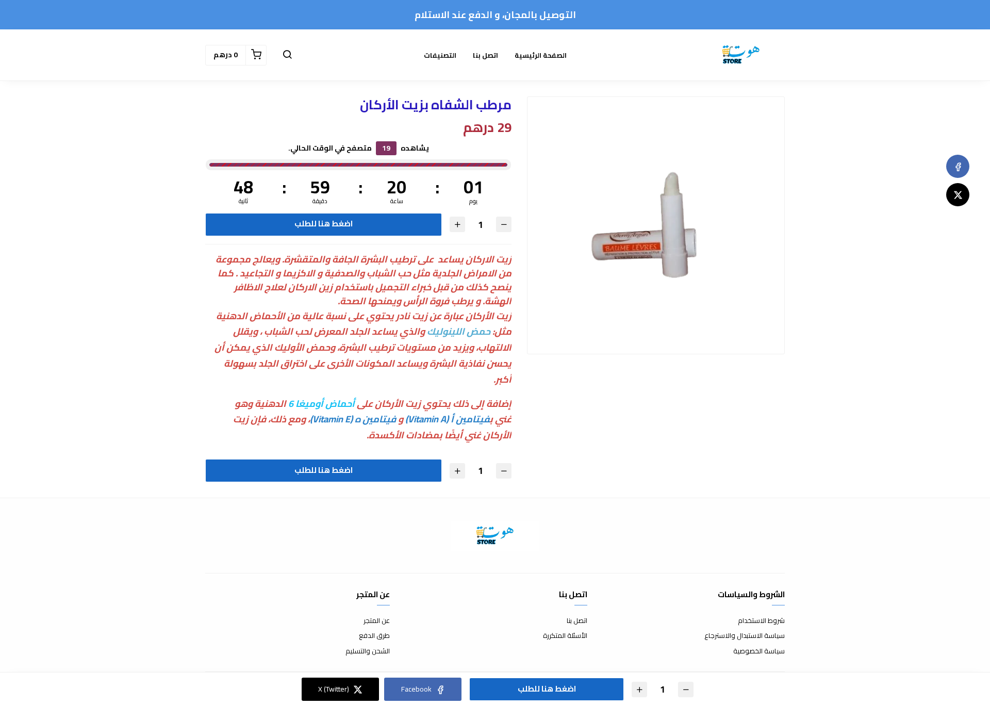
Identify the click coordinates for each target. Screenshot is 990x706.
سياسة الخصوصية (759, 651)
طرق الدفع (374, 636)
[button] (287, 55)
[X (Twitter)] (957, 194)
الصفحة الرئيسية (541, 55)
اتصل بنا (485, 55)
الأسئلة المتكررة (565, 636)
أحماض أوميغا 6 (321, 403)
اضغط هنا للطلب (323, 223)
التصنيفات (440, 55)
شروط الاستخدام (761, 621)
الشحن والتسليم (367, 651)
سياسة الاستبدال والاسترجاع (744, 636)
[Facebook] (957, 166)
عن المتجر (377, 621)
